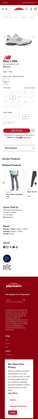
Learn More (12, 393)
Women (7, 343)
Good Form (9, 355)
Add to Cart (16, 130)
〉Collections (7, 17)
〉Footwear (23, 17)
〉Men (15, 17)
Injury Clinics (9, 358)
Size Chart (31, 88)
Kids (6, 347)
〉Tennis (30, 17)
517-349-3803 (8, 215)
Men (10, 72)
